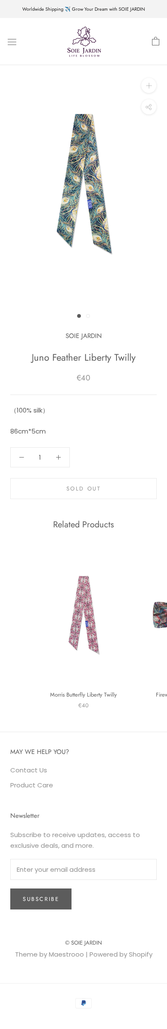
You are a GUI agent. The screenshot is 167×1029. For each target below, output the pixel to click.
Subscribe (41, 899)
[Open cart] (155, 41)
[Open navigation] (12, 41)
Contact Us (28, 770)
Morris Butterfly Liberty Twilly (83, 695)
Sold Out (83, 489)
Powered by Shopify (120, 954)
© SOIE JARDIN (83, 943)
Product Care (31, 785)
